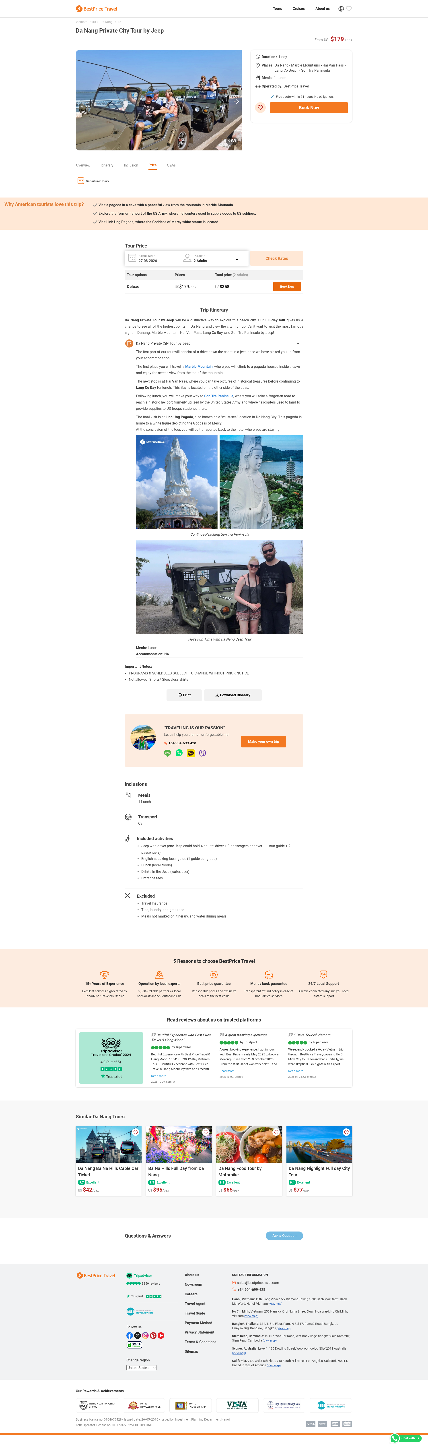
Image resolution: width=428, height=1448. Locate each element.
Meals (144, 795)
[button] (237, 100)
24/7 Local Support (323, 984)
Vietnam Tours (86, 22)
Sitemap (191, 1351)
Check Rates (276, 258)
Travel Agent (195, 1304)
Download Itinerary (235, 695)
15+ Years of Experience (104, 984)
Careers (191, 1294)
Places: (268, 65)
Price (152, 165)
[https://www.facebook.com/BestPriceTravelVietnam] (130, 1335)
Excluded (146, 896)
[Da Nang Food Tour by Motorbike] (249, 1144)
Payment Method (198, 1323)
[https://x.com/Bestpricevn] (138, 1335)
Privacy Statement (199, 1332)
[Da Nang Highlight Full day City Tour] (319, 1144)
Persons (199, 256)
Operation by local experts (159, 984)
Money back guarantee (268, 984)
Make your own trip (263, 741)
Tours (277, 8)
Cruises (299, 8)
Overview (83, 165)
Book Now (309, 107)
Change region (138, 1360)
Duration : (269, 57)
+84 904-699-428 (182, 743)
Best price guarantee (214, 984)
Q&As (171, 165)
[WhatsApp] (181, 753)
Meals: (267, 78)
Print (187, 695)
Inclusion (131, 165)
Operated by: (272, 86)
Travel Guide (195, 1313)
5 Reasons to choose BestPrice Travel (214, 961)
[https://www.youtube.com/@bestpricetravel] (161, 1335)
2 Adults (200, 261)
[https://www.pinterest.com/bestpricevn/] (154, 1335)
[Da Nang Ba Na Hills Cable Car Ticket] (109, 1144)
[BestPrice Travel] (96, 8)
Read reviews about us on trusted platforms (214, 1020)
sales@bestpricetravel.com (258, 1283)
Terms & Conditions (200, 1342)
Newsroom (193, 1284)
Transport (147, 817)
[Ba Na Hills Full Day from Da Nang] (179, 1144)
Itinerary (107, 165)
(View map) (275, 1303)
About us (322, 8)
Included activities (155, 838)
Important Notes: (138, 666)
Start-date (147, 256)
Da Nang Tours (110, 22)
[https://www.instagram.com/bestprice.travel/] (146, 1335)
